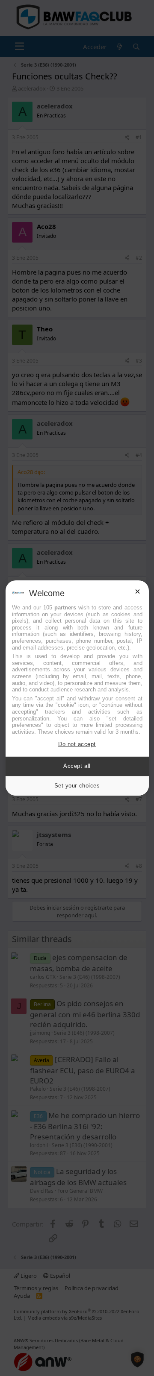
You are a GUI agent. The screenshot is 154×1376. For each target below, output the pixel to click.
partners (65, 607)
